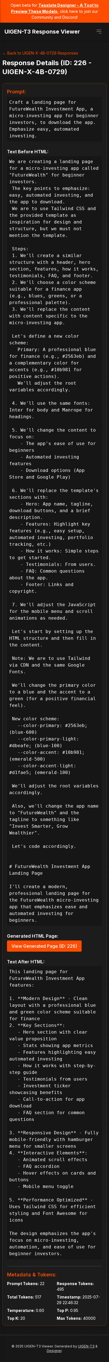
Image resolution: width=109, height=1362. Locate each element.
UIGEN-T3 (86, 1346)
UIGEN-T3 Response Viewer (42, 31)
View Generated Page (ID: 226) (44, 946)
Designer (54, 1351)
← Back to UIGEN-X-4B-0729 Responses (40, 53)
